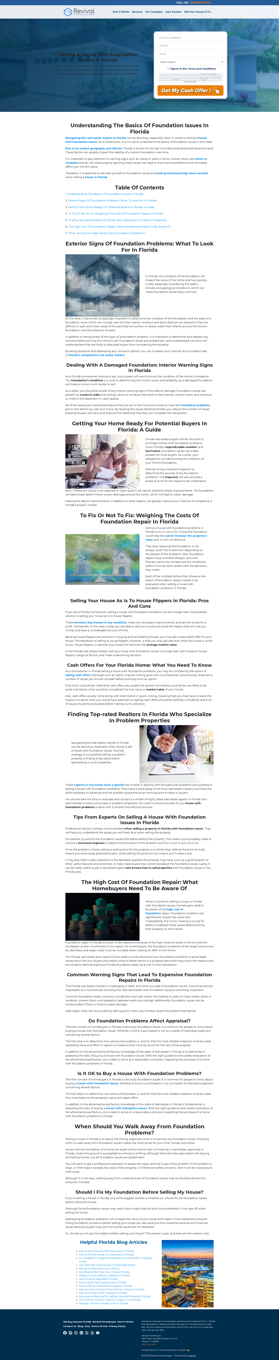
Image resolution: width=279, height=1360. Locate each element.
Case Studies (173, 11)
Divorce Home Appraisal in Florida (98, 1279)
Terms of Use (204, 77)
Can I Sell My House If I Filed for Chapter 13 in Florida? (110, 1300)
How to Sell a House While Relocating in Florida (106, 1251)
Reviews (137, 11)
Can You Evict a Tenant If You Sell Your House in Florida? (111, 1289)
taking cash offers (78, 675)
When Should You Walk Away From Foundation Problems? (106, 233)
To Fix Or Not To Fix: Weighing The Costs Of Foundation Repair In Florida (115, 213)
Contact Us (69, 1326)
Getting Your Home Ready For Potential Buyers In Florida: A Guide (111, 207)
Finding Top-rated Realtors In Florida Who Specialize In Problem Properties (117, 220)
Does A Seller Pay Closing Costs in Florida (102, 1282)
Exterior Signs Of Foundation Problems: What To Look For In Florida (112, 200)
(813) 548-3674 (149, 1344)
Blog (80, 1326)
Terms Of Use (99, 1326)
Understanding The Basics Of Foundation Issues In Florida (105, 194)
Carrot (192, 1355)
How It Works (121, 11)
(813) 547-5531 (190, 82)
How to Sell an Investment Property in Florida (105, 1286)
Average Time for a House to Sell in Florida (103, 1303)
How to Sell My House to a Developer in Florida (106, 1254)
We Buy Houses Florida (77, 1321)
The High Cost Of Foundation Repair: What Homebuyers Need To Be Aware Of (119, 226)
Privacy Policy (216, 77)
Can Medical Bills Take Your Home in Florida (104, 1272)
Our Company (153, 11)
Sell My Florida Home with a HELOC (99, 1268)
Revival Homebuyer (104, 1321)
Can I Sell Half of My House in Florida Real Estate (107, 1265)
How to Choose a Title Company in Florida (103, 1293)
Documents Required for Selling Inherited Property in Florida (115, 1296)
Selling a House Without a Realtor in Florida (104, 1275)
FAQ (87, 1326)
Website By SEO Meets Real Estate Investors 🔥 (165, 1350)
